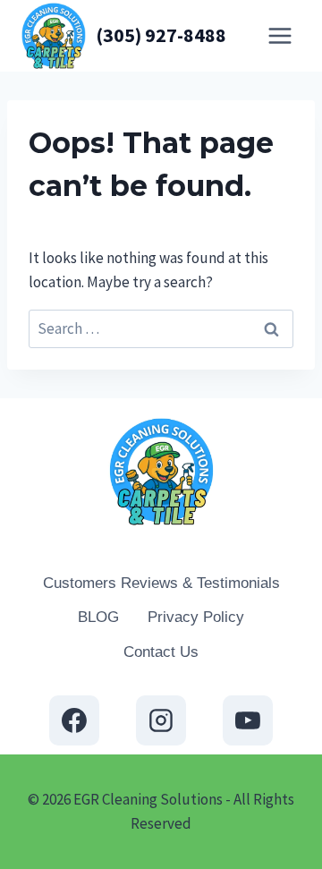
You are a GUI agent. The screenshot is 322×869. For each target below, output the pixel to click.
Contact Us (161, 651)
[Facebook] (74, 720)
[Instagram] (161, 720)
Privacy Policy (196, 617)
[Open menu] (279, 35)
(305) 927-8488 (161, 34)
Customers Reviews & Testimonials (161, 583)
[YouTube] (248, 720)
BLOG (98, 617)
